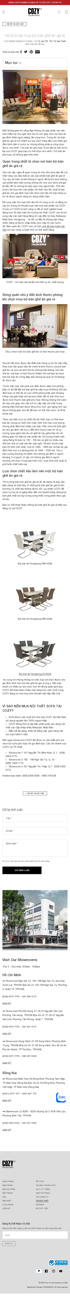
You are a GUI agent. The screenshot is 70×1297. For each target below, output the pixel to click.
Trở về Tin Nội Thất (15, 24)
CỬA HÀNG (8, 1205)
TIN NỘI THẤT (42, 1201)
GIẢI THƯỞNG (43, 1193)
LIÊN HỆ (6, 1208)
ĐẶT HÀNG (7, 1193)
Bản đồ (6, 1063)
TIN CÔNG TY (42, 1197)
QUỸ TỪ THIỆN (43, 1189)
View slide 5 (37, 947)
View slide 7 (47, 947)
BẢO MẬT (6, 1201)
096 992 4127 (29, 1026)
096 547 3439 (29, 1122)
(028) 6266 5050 (11, 1122)
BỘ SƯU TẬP (42, 1208)
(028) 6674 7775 (11, 1026)
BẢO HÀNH (7, 1185)
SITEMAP (40, 1205)
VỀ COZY (40, 1181)
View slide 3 (27, 947)
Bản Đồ (6, 1003)
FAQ (4, 1197)
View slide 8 (52, 947)
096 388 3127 (29, 996)
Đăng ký (9, 1244)
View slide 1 (17, 947)
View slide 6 (42, 947)
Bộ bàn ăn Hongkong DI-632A (35, 674)
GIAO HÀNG (8, 1181)
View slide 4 (32, 947)
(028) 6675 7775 (11, 996)
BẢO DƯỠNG (8, 1189)
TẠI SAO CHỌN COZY (46, 1185)
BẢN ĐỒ (6, 1130)
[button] (3, 12)
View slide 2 (22, 947)
